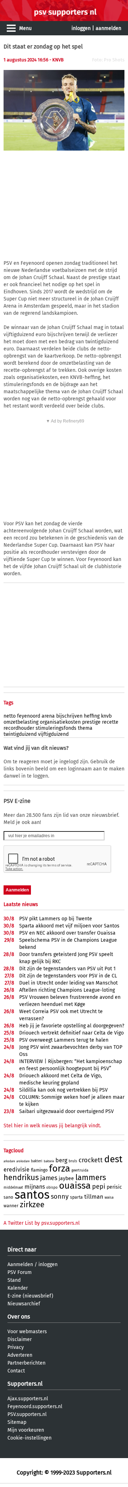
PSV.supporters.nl (27, 1414)
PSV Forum (19, 1272)
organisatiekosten (60, 722)
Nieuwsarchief (23, 1304)
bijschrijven (69, 716)
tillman (93, 1196)
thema (85, 728)
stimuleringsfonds (56, 728)
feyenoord (28, 716)
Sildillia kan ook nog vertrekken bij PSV (63, 1090)
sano (8, 1197)
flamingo (39, 1170)
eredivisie (17, 1169)
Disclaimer (19, 1339)
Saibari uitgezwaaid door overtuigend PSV (66, 1111)
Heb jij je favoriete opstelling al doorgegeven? (71, 1026)
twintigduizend (20, 734)
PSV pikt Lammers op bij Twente (55, 919)
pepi (98, 1186)
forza (59, 1168)
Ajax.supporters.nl (27, 1399)
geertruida (79, 1170)
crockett (91, 1160)
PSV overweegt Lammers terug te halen (63, 1040)
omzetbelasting (21, 722)
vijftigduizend (53, 734)
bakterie (49, 1161)
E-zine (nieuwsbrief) (30, 1296)
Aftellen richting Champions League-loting (67, 990)
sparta (76, 1197)
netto (10, 716)
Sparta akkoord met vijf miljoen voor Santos (69, 926)
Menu (25, 28)
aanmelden (108, 28)
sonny (60, 1196)
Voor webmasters (27, 1332)
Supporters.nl (25, 1383)
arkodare (9, 1161)
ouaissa (75, 1185)
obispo (52, 1187)
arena (48, 716)
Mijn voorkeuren (25, 1430)
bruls (73, 1161)
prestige (91, 722)
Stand (14, 1280)
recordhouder (19, 728)
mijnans (35, 1186)
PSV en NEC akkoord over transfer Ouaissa (67, 933)
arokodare (23, 1161)
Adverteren (19, 1355)
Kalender (17, 1288)
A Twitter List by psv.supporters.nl (42, 1223)
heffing (92, 716)
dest (113, 1159)
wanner (11, 1205)
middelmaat (13, 1187)
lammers (90, 1177)
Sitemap (16, 1422)
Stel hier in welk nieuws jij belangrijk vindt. (52, 1126)
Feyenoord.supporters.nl (34, 1406)
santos (32, 1195)
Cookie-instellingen (29, 1438)
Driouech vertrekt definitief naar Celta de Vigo (71, 1033)
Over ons (18, 1316)
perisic (114, 1187)
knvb (106, 716)
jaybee (66, 1178)
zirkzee (32, 1204)
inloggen (81, 28)
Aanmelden (20, 1264)
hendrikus (21, 1177)
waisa (109, 1197)
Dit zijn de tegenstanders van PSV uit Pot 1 (67, 969)
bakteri (36, 1161)
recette (110, 722)
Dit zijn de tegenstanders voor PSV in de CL (68, 976)
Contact (16, 1371)
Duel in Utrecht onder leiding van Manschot (68, 983)
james (48, 1178)
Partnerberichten (26, 1363)
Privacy (15, 1347)
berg (61, 1160)
